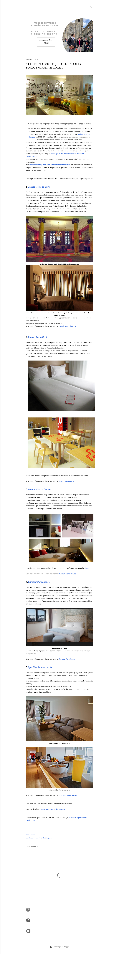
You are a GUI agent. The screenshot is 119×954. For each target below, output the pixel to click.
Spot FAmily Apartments (40, 667)
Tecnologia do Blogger (61, 947)
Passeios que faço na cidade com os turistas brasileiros (49, 165)
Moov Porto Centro (66, 481)
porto (50, 838)
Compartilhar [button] (30, 835)
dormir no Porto (37, 838)
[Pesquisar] (91, 6)
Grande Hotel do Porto (39, 186)
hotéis (45, 838)
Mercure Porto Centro (39, 489)
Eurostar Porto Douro (39, 582)
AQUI (87, 568)
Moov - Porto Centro (39, 337)
